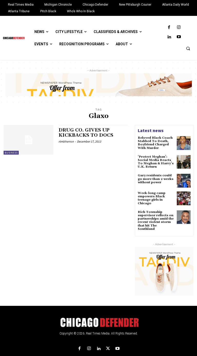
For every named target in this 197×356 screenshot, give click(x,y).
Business (11, 152)
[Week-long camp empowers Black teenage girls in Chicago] (184, 198)
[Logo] (98, 322)
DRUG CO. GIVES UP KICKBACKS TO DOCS (85, 132)
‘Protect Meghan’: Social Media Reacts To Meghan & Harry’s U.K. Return (156, 162)
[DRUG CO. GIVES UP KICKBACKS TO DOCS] (28, 140)
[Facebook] (169, 27)
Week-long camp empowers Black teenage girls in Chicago (151, 198)
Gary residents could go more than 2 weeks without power (155, 179)
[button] (188, 48)
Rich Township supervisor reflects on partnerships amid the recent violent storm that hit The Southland (156, 220)
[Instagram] (178, 27)
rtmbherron (66, 141)
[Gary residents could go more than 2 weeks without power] (184, 181)
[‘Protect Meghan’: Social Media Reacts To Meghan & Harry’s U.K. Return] (184, 162)
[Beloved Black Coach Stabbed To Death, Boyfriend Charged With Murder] (184, 143)
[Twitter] (108, 348)
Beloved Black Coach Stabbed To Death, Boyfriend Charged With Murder (155, 143)
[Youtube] (178, 37)
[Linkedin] (169, 37)
